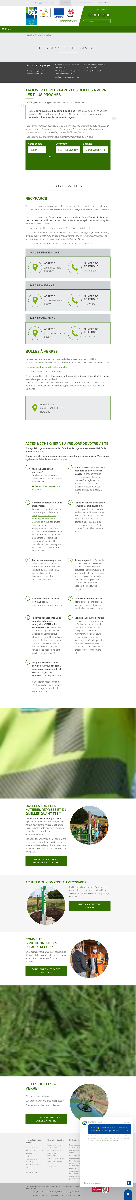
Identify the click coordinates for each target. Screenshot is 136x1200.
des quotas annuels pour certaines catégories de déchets (44, 518)
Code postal (35, 143)
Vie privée (68, 1195)
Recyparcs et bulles (55, 1140)
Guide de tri (30, 1153)
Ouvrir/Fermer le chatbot (128, 1194)
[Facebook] (90, 15)
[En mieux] (56, 13)
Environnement (65, 3)
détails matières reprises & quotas (46, 861)
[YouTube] (108, 15)
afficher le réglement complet (52, 459)
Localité (87, 143)
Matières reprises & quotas (57, 1158)
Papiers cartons (31, 1159)
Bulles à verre (52, 1167)
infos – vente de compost (89, 906)
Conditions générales (56, 1195)
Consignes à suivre (54, 1150)
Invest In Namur (104, 3)
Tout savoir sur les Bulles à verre (46, 1119)
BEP (27, 3)
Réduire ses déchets (78, 1140)
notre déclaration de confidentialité (106, 1140)
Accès (97, 9)
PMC (27, 1156)
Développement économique (45, 3)
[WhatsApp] (104, 15)
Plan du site (37, 1195)
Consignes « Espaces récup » (46, 971)
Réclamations (31, 1172)
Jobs (102, 9)
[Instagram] (95, 15)
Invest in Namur (31, 1188)
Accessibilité (77, 1195)
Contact (107, 9)
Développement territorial (85, 3)
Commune (62, 143)
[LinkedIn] (99, 15)
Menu (8, 29)
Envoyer (129, 1183)
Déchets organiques (33, 1162)
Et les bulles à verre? (93, 71)
